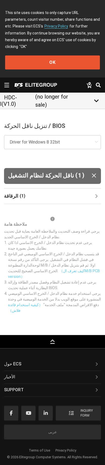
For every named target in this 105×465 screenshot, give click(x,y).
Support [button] (14, 389)
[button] (52, 176)
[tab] (52, 196)
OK (52, 62)
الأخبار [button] (9, 376)
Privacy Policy (56, 26)
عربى (52, 432)
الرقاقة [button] (14, 196)
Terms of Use (39, 450)
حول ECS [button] (12, 363)
